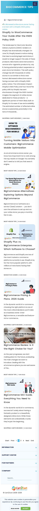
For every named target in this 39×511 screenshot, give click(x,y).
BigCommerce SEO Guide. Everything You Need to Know (18, 398)
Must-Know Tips (10, 171)
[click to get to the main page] (19, 488)
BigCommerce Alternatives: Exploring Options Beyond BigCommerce (19, 195)
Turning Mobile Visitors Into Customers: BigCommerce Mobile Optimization (19, 144)
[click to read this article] (18, 24)
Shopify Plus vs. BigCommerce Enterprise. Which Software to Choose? (19, 245)
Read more (15, 509)
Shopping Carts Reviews (11, 118)
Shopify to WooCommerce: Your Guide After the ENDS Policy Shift (17, 36)
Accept (25, 509)
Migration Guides (11, 275)
